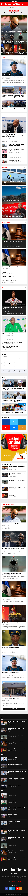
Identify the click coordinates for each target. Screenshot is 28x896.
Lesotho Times (5, 138)
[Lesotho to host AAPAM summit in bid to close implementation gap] (4, 145)
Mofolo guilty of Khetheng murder (14, 31)
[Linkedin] (13, 888)
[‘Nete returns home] (20, 407)
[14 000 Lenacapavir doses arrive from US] (8, 383)
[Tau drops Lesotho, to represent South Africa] (4, 156)
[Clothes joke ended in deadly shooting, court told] (20, 90)
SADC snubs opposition (13, 160)
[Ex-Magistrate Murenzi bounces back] (20, 395)
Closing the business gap (7, 412)
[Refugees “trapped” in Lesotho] (4, 802)
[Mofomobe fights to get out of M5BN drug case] (5, 468)
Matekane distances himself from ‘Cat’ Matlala (13, 548)
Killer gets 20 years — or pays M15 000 (14, 12)
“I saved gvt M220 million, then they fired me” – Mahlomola (12, 135)
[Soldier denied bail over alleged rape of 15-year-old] (4, 151)
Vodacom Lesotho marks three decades (13, 216)
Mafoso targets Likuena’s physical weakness (11, 333)
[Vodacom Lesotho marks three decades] (14, 210)
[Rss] (20, 888)
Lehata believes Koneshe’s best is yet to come (12, 342)
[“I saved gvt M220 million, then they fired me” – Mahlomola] (14, 125)
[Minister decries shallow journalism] (14, 67)
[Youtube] (17, 888)
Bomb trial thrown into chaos (8, 276)
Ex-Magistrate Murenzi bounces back (19, 401)
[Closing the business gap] (8, 407)
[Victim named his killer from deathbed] (5, 482)
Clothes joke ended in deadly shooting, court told (7, 53)
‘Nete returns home (18, 412)
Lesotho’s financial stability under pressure (13, 200)
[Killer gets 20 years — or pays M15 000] (14, 232)
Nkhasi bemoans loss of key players (9, 338)
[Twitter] (10, 888)
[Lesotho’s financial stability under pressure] (14, 194)
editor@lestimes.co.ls (16, 881)
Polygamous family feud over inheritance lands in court (14, 266)
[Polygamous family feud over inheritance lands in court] (14, 257)
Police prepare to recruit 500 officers (15, 785)
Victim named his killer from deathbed (17, 480)
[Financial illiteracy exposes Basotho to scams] (14, 177)
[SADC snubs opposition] (4, 161)
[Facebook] (6, 888)
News (4, 507)
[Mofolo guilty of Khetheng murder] (14, 638)
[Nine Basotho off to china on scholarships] (5, 495)
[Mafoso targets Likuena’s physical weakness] (14, 324)
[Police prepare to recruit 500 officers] (20, 103)
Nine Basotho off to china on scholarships (12, 622)
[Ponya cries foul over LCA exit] (8, 395)
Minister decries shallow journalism (7, 42)
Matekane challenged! (19, 388)
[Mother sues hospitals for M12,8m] (8, 90)
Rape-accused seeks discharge (9, 280)
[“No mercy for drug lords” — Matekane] (8, 103)
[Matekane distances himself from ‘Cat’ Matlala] (5, 475)
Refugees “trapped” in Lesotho (14, 800)
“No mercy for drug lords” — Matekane (21, 53)
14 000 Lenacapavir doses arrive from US (7, 389)
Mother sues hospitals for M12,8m (20, 42)
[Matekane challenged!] (20, 383)
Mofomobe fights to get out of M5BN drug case (13, 523)
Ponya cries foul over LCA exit (13, 821)
